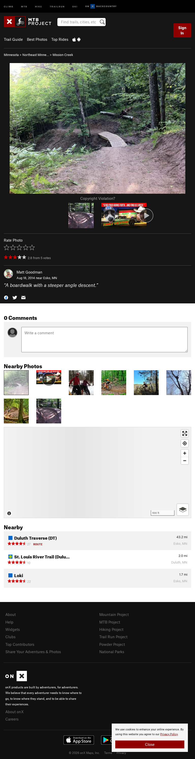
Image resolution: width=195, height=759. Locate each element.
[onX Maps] (16, 679)
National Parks (111, 651)
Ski (75, 6)
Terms (108, 752)
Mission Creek (63, 55)
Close (150, 744)
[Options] (182, 509)
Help (9, 622)
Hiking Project (111, 629)
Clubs (10, 636)
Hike (38, 6)
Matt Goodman (29, 272)
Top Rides (59, 39)
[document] (149, 737)
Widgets (12, 629)
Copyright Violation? (97, 198)
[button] (6, 297)
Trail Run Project (113, 636)
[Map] (97, 472)
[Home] (30, 21)
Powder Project (112, 644)
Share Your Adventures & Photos (33, 651)
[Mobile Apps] (76, 39)
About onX (14, 711)
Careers (12, 719)
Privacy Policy (169, 734)
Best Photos (37, 39)
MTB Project (109, 622)
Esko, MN (50, 278)
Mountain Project (114, 614)
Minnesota (11, 55)
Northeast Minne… (35, 55)
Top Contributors (19, 644)
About (10, 614)
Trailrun (57, 6)
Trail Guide (13, 39)
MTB (24, 6)
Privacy (121, 752)
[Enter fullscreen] (184, 433)
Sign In (182, 30)
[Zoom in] (184, 453)
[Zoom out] (184, 460)
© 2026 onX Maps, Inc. (84, 752)
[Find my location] (184, 443)
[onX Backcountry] (101, 6)
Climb (8, 6)
